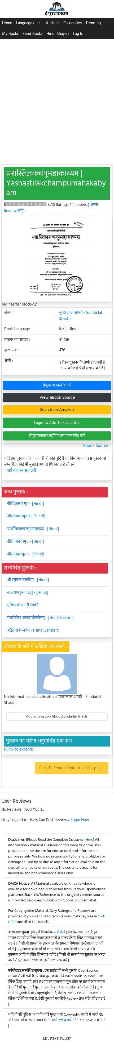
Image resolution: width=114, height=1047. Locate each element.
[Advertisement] (57, 99)
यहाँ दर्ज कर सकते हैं (21, 471)
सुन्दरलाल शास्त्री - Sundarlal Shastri (80, 316)
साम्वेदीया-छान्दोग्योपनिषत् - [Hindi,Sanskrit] (40, 618)
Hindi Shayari (57, 34)
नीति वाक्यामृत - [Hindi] (25, 541)
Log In (78, 34)
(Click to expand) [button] (18, 750)
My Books (10, 34)
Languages (25, 23)
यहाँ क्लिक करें (61, 1020)
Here (89, 840)
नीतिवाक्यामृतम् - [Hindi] (26, 516)
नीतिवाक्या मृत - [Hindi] (25, 504)
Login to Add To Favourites (57, 423)
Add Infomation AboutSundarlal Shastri (57, 717)
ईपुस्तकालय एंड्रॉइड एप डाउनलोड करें (57, 435)
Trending (93, 23)
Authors (52, 23)
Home (7, 23)
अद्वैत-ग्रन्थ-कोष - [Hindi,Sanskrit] (33, 630)
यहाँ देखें (60, 932)
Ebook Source (95, 445)
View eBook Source (57, 397)
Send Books (32, 34)
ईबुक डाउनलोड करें (57, 385)
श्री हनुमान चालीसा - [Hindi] (28, 580)
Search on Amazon (57, 409)
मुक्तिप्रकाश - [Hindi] (23, 605)
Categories (72, 23)
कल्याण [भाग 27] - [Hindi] (27, 593)
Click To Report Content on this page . (71, 768)
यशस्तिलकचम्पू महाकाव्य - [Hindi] (33, 529)
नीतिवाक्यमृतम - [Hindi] (25, 554)
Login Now (80, 820)
